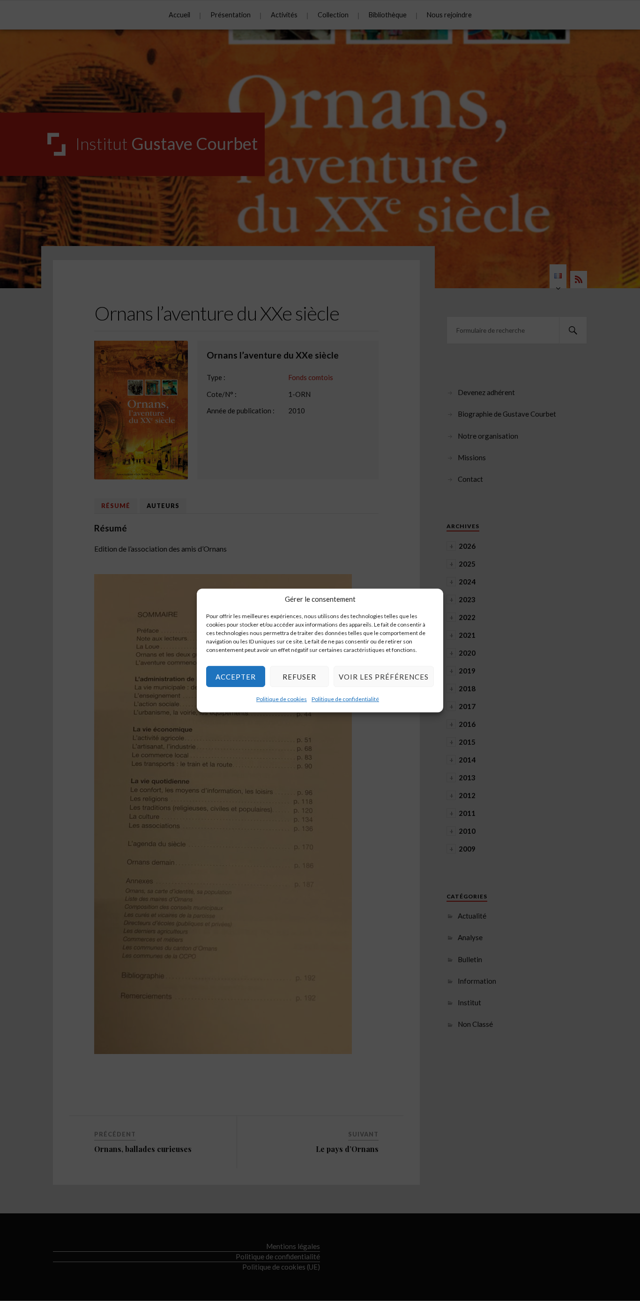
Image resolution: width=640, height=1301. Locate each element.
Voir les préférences (384, 676)
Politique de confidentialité (345, 699)
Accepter (236, 676)
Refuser (299, 676)
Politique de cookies (281, 699)
